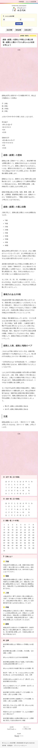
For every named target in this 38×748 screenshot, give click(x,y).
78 (25, 548)
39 (29, 535)
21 (21, 530)
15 (29, 527)
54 (25, 540)
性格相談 (21, 1)
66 (8, 545)
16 (33, 527)
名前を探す (27, 30)
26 (8, 532)
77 (21, 548)
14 (25, 527)
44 (17, 538)
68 (17, 545)
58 (8, 543)
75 (12, 548)
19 (12, 530)
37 (21, 535)
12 (16, 527)
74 (8, 548)
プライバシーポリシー (20, 745)
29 (21, 532)
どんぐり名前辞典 (31, 1)
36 (17, 535)
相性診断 (18, 30)
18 (8, 530)
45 (21, 538)
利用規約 (10, 745)
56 (33, 540)
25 (4, 532)
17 (4, 530)
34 (8, 535)
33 (4, 535)
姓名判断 (9, 30)
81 (4, 551)
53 (21, 540)
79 (29, 548)
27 (12, 532)
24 (33, 530)
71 (29, 545)
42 (8, 538)
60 (17, 543)
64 (33, 543)
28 (17, 532)
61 (21, 543)
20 (17, 530)
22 (25, 530)
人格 (7, 593)
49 (4, 540)
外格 (7, 607)
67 (12, 545)
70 (25, 545)
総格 (7, 624)
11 (12, 527)
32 (33, 532)
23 (29, 530)
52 (17, 540)
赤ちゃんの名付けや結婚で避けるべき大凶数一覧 (18, 668)
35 (12, 535)
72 (33, 545)
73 (4, 548)
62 (25, 543)
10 (8, 527)
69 (21, 545)
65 (4, 545)
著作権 (4, 745)
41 (4, 538)
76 (17, 548)
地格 (7, 576)
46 (25, 538)
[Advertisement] (19, 70)
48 (33, 538)
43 (12, 538)
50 (8, 540)
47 (29, 538)
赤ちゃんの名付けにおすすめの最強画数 (15, 657)
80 (33, 548)
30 (25, 532)
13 (21, 527)
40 (33, 535)
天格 (7, 561)
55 (29, 540)
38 (25, 535)
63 (29, 543)
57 (4, 543)
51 (12, 540)
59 (12, 543)
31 (29, 532)
